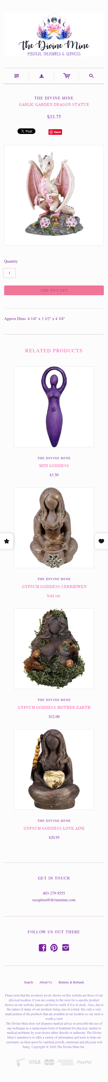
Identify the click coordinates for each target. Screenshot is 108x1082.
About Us (45, 982)
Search (28, 982)
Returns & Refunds (71, 982)
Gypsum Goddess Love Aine (54, 828)
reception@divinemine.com (54, 899)
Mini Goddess (54, 465)
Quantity (11, 261)
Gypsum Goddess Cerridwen (54, 586)
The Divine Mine (54, 458)
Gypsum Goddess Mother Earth (54, 707)
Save (57, 132)
